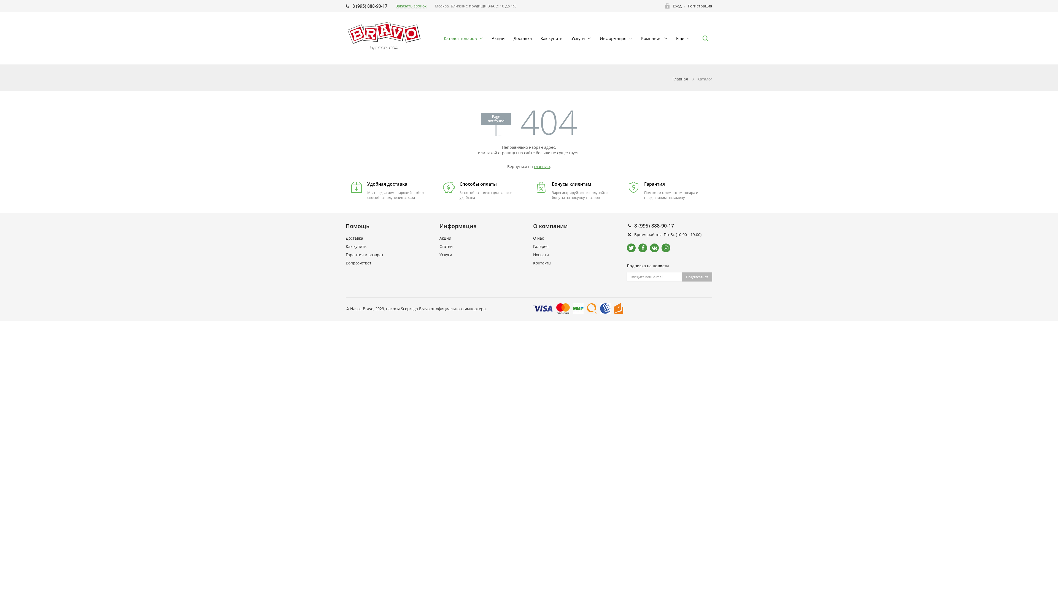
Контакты (542, 263)
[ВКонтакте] (654, 248)
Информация (613, 38)
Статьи (446, 246)
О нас (538, 238)
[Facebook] (642, 248)
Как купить (552, 38)
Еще (680, 38)
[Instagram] (666, 248)
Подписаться (697, 276)
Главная (680, 79)
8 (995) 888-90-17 (369, 6)
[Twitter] (631, 248)
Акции (498, 38)
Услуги (578, 38)
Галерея (541, 246)
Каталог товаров (460, 38)
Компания (651, 38)
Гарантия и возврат (365, 254)
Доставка (523, 38)
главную (542, 166)
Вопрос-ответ (358, 263)
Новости (541, 254)
